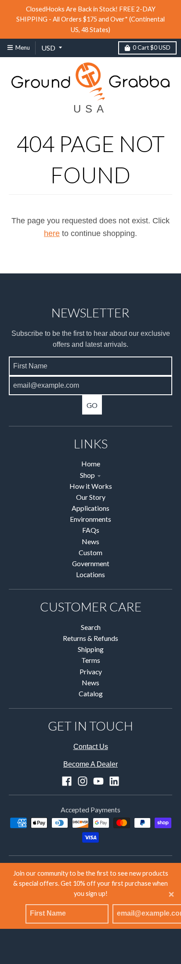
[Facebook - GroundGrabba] (67, 781)
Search (91, 627)
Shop (87, 475)
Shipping (91, 649)
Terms (90, 660)
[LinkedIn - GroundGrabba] (114, 781)
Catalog (91, 693)
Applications (90, 508)
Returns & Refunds (90, 638)
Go (92, 405)
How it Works (90, 486)
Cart (151, 47)
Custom (90, 552)
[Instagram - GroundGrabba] (82, 781)
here (52, 233)
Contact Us (90, 746)
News (90, 541)
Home (90, 463)
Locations (90, 574)
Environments (90, 519)
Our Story (90, 497)
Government (90, 563)
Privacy (91, 671)
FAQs (90, 530)
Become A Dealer (90, 764)
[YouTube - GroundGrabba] (98, 781)
